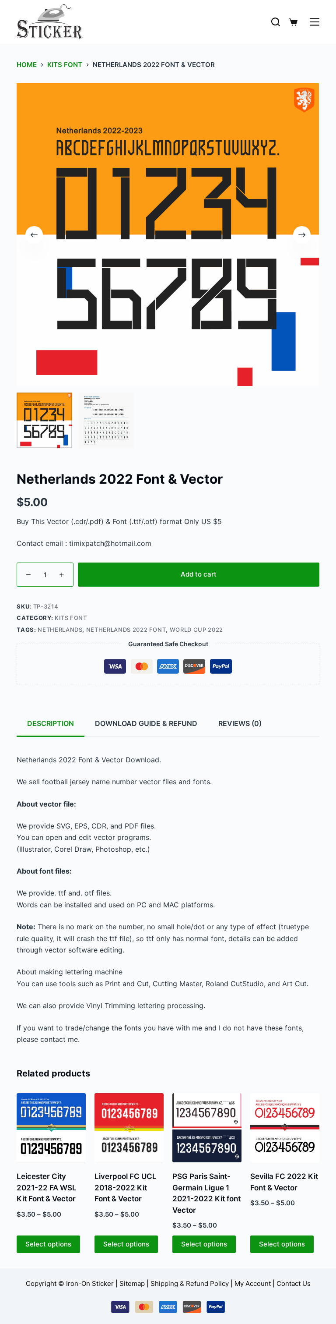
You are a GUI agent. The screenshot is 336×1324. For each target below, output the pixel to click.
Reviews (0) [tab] (240, 723)
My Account (252, 1283)
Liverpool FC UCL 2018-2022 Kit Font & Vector (125, 1187)
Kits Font (71, 617)
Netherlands (60, 629)
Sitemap (132, 1283)
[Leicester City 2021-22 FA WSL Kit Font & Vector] (51, 1127)
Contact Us (293, 1283)
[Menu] (314, 22)
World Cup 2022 (196, 629)
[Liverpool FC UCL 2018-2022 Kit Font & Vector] (129, 1127)
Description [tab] (50, 723)
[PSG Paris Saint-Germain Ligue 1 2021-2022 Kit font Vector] (207, 1127)
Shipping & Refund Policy (189, 1283)
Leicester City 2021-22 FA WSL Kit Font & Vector (47, 1187)
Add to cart (199, 574)
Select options (48, 1244)
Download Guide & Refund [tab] (146, 723)
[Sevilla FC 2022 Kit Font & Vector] (284, 1127)
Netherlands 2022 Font (126, 629)
